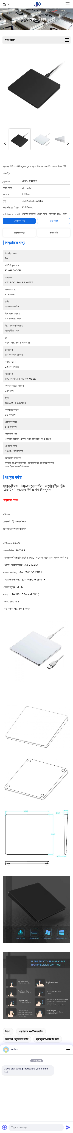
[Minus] (68, 1049)
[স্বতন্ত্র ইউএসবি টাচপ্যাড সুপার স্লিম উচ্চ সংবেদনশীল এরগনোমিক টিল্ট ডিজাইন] (36, 88)
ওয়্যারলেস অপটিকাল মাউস (31, 1031)
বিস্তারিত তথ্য (19, 232)
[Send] (68, 1127)
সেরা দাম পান (19, 221)
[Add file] (4, 1127)
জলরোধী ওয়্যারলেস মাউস (16, 1039)
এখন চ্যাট (54, 221)
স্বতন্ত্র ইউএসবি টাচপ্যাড (47, 1039)
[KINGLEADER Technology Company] (38, 4)
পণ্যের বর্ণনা (54, 232)
